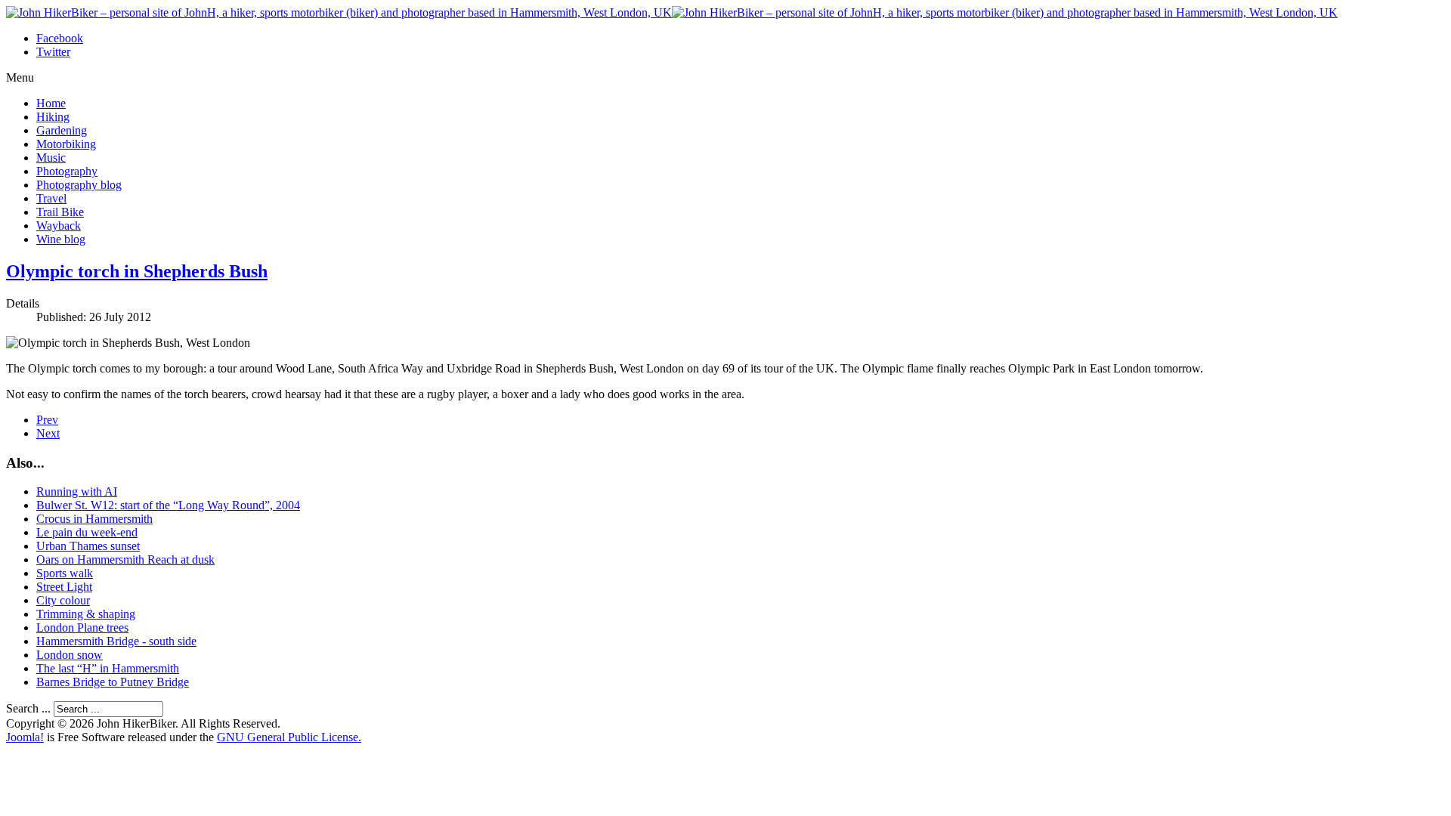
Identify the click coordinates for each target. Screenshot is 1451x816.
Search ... (28, 708)
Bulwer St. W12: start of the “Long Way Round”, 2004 (168, 505)
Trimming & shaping (85, 613)
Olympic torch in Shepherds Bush (137, 271)
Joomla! (25, 737)
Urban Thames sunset (88, 545)
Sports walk (64, 573)
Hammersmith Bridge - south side (116, 641)
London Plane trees (82, 627)
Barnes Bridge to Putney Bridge (112, 681)
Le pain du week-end (87, 532)
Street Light (64, 586)
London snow (69, 654)
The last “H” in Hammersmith (107, 668)
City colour (63, 600)
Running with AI (76, 491)
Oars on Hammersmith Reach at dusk (125, 559)
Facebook (59, 38)
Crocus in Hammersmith (94, 518)
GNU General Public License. (289, 737)
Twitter (53, 51)
